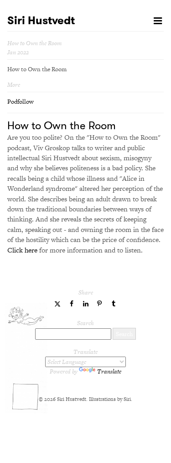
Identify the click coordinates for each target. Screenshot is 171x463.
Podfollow (20, 101)
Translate (109, 371)
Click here (22, 250)
